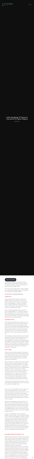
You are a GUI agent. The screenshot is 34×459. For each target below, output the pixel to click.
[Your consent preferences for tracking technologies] (32, 457)
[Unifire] (7, 4)
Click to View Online (10, 279)
